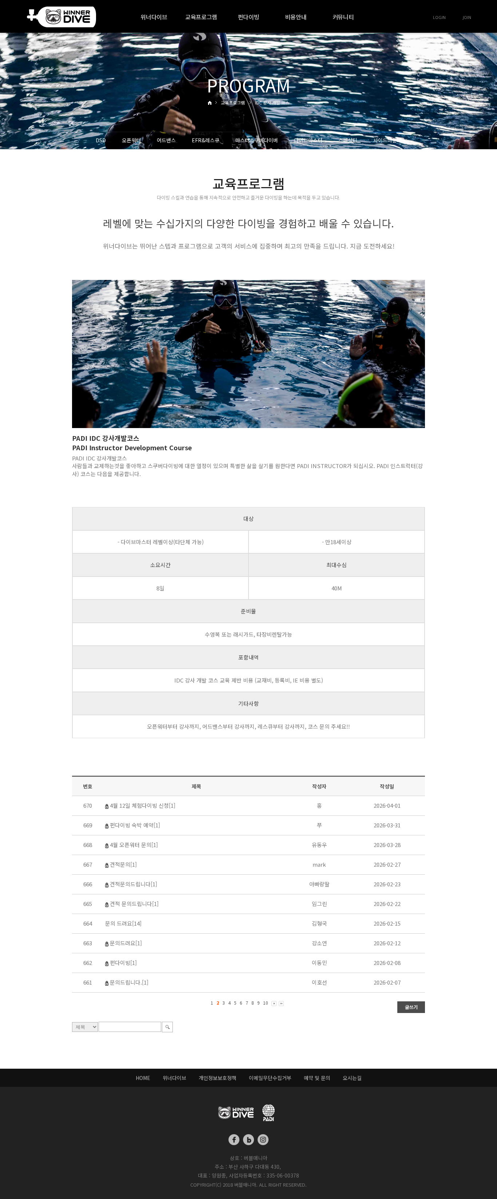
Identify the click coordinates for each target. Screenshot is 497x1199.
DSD (101, 140)
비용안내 (296, 16)
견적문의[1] (123, 864)
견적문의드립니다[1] (133, 884)
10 (265, 1003)
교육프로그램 (201, 16)
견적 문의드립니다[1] (134, 903)
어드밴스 (166, 140)
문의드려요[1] (126, 943)
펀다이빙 (248, 16)
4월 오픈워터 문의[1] (134, 844)
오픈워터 (131, 140)
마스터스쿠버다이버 (256, 140)
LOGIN (439, 17)
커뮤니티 (343, 16)
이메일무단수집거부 (270, 1077)
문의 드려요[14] (123, 923)
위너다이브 (153, 16)
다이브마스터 (308, 140)
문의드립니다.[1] (129, 982)
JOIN (467, 17)
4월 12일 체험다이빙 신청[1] (142, 805)
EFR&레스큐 (205, 140)
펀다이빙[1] (123, 962)
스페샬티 (347, 140)
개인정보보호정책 (217, 1077)
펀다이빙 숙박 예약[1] (135, 825)
